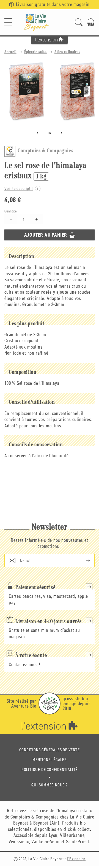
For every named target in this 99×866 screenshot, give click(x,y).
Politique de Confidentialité (49, 769)
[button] (8, 22)
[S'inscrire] (83, 560)
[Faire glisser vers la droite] (62, 133)
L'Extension (76, 859)
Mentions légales (49, 760)
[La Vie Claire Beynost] (36, 22)
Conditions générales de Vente (49, 750)
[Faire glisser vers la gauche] (37, 133)
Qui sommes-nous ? (49, 785)
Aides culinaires (67, 52)
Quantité (10, 211)
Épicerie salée (35, 52)
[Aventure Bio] (49, 703)
